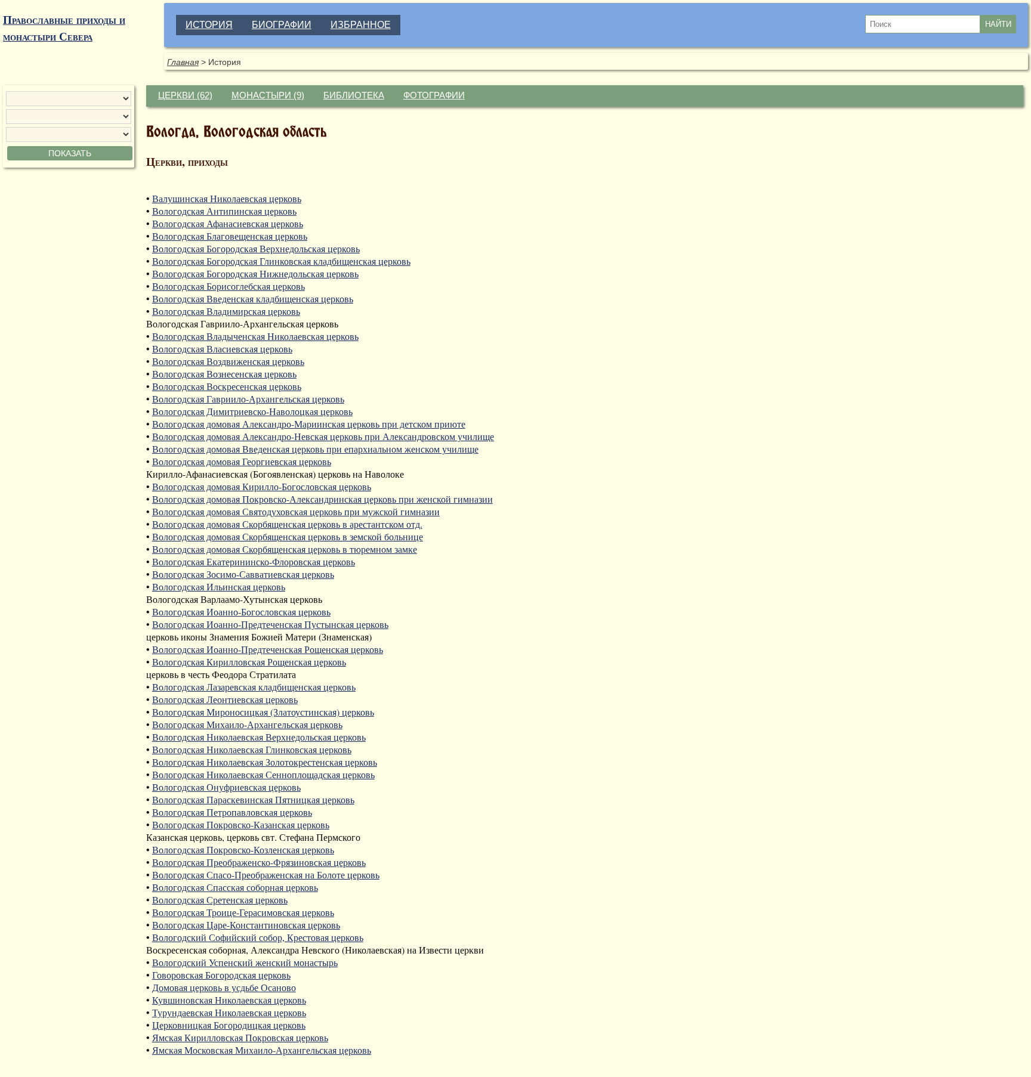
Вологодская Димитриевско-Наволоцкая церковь (252, 411)
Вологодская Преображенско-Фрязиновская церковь (259, 862)
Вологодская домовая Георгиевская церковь (241, 461)
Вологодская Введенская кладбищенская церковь (252, 298)
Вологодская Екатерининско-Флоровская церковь (253, 561)
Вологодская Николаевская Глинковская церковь (251, 749)
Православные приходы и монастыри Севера (64, 28)
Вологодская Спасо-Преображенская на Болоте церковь (265, 874)
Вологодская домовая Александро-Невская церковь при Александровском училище (323, 436)
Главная (183, 62)
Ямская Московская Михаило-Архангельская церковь (261, 1050)
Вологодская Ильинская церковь (218, 586)
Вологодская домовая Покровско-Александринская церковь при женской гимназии (322, 499)
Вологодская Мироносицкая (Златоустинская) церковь (263, 711)
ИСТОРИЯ (209, 25)
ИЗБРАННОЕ (361, 25)
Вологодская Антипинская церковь (224, 211)
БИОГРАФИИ (281, 25)
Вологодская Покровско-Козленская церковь (243, 849)
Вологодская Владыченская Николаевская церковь (255, 336)
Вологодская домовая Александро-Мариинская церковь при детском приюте (308, 423)
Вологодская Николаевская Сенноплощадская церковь (263, 774)
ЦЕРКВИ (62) (185, 95)
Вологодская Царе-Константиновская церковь (246, 924)
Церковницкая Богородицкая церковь (228, 1025)
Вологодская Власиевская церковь (222, 348)
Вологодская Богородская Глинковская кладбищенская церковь (281, 261)
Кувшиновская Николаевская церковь (229, 1000)
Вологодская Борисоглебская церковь (228, 286)
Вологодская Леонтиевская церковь (225, 699)
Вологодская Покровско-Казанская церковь (240, 824)
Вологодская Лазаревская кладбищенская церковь (254, 686)
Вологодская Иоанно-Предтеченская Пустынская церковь (270, 624)
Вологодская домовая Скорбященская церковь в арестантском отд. (287, 524)
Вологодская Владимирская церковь (226, 311)
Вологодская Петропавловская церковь (232, 812)
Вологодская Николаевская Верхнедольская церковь (259, 737)
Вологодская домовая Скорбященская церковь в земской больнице (287, 536)
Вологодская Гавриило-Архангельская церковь (248, 398)
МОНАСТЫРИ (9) (267, 95)
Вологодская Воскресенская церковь (226, 386)
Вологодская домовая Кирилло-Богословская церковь (261, 486)
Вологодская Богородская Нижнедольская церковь (255, 273)
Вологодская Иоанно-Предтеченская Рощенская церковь (267, 649)
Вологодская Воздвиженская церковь (228, 361)
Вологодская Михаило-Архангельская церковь (247, 724)
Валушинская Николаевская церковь (226, 198)
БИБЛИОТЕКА (353, 95)
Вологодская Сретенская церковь (220, 899)
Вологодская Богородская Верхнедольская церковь (256, 248)
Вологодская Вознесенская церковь (224, 373)
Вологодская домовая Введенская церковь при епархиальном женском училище (315, 448)
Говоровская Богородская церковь (221, 974)
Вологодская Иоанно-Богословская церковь (241, 611)
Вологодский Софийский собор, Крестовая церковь (257, 937)
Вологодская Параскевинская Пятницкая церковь (253, 799)
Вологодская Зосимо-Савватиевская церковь (243, 574)
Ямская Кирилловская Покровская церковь (240, 1037)
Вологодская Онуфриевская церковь (226, 787)
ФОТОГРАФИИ (434, 95)
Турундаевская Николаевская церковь (229, 1012)
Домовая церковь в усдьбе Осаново (224, 987)
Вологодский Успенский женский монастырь (245, 962)
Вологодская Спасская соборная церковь (235, 887)
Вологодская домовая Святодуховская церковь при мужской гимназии (296, 511)
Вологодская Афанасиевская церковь (227, 223)
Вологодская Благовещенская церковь (229, 236)
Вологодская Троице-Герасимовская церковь (243, 912)
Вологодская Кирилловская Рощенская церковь (249, 661)
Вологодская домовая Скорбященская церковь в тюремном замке (284, 549)
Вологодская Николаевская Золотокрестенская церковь (264, 762)
